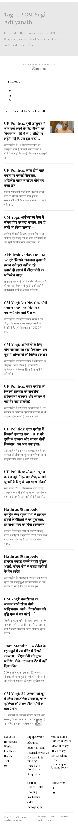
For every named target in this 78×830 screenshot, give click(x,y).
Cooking (32, 792)
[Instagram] (10, 91)
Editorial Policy (60, 745)
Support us (33, 774)
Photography (34, 807)
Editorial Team (36, 747)
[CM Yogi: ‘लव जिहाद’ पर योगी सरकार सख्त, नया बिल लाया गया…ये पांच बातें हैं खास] (62, 306)
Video (30, 802)
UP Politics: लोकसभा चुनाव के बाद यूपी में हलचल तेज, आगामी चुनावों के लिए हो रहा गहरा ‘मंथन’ (25, 476)
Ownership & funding (35, 759)
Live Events (33, 797)
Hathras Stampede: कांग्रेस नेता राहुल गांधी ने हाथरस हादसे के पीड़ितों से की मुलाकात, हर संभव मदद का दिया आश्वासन (25, 517)
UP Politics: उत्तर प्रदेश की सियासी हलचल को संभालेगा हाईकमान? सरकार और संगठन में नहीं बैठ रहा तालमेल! (24, 394)
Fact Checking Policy (59, 757)
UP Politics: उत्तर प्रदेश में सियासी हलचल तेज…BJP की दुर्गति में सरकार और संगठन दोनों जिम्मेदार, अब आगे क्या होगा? (24, 436)
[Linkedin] (10, 95)
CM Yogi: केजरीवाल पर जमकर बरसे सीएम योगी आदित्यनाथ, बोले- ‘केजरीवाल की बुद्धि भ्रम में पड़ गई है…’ (25, 606)
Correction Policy (61, 740)
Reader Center (35, 787)
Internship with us (38, 752)
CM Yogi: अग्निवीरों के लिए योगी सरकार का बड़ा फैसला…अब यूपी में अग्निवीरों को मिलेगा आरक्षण (25, 349)
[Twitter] (10, 99)
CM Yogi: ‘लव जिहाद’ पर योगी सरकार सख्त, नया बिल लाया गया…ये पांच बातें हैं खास (25, 307)
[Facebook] (10, 86)
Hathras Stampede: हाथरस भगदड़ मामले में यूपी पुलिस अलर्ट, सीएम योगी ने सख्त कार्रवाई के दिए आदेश (25, 563)
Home (7, 110)
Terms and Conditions (33, 767)
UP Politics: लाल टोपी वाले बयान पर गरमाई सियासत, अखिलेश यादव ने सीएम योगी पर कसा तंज (24, 178)
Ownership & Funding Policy (59, 765)
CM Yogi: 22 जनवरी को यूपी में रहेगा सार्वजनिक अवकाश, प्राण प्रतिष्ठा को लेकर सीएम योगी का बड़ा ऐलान (25, 701)
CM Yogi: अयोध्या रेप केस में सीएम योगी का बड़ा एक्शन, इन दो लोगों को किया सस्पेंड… (24, 222)
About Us (32, 742)
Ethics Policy (58, 750)
